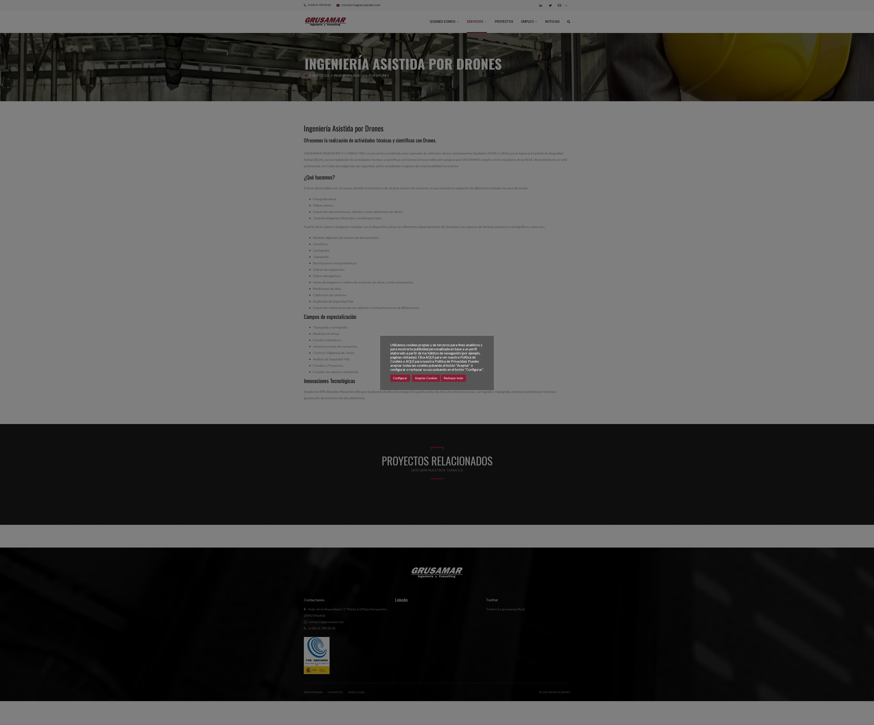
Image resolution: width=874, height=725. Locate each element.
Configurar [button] (400, 378)
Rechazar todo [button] (453, 378)
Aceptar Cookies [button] (426, 378)
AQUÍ (430, 357)
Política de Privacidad (451, 361)
